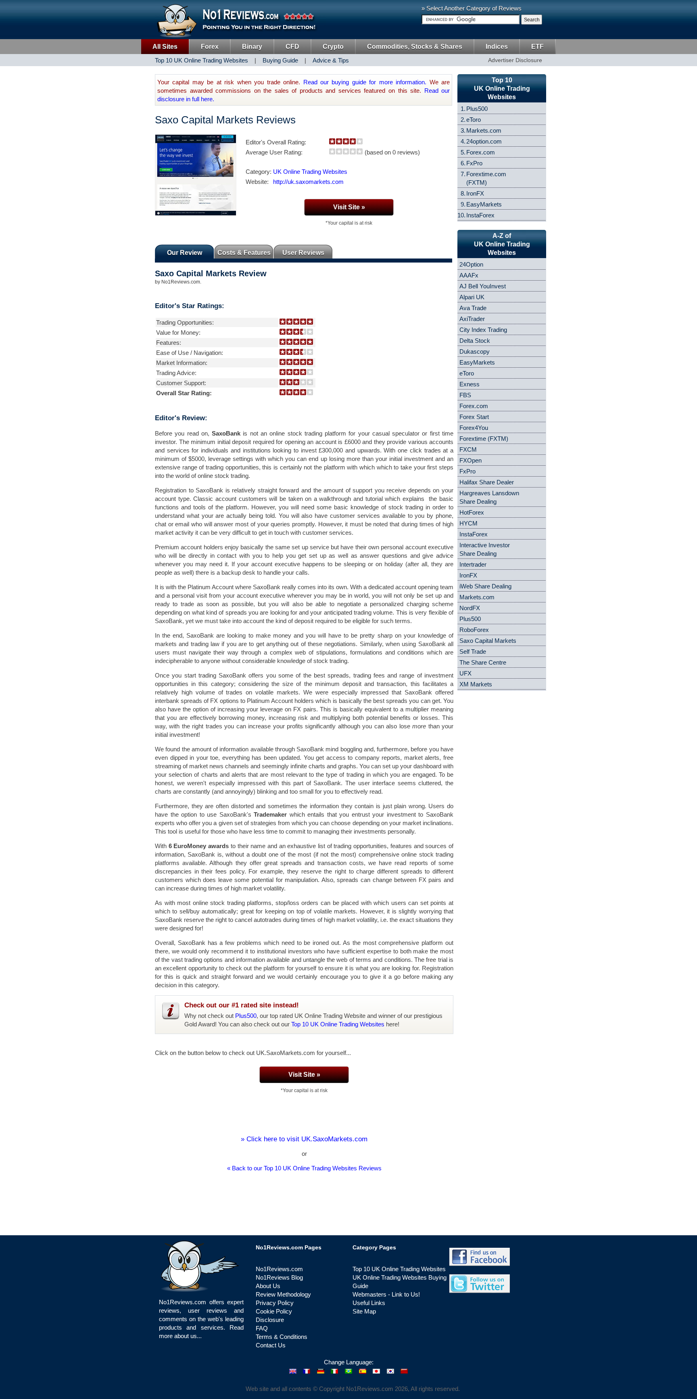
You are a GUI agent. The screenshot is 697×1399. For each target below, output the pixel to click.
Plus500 (246, 1015)
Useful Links (369, 1302)
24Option (471, 264)
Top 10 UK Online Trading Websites (337, 1024)
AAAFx (468, 275)
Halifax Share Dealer (486, 482)
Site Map (364, 1311)
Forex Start (474, 416)
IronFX (475, 193)
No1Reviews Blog (279, 1277)
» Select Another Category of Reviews (472, 8)
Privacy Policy (275, 1302)
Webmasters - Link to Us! (386, 1294)
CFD (292, 46)
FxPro (474, 163)
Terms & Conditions (281, 1336)
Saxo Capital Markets (487, 640)
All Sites (164, 46)
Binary (252, 46)
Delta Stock (474, 340)
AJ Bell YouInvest (482, 286)
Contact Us (271, 1345)
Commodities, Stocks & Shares (414, 46)
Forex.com (480, 152)
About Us (268, 1285)
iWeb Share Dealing (485, 586)
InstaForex (480, 215)
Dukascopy (474, 351)
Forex (210, 46)
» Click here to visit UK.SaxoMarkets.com (304, 1139)
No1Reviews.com (279, 1269)
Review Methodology (283, 1294)
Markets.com (483, 130)
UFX (465, 673)
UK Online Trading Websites (310, 171)
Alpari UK (471, 297)
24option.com (484, 141)
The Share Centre (482, 662)
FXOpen (470, 460)
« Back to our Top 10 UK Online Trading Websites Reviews (304, 1168)
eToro (473, 119)
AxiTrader (472, 318)
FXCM (468, 449)
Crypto (333, 46)
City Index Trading (483, 329)
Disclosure (270, 1319)
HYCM (468, 523)
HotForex (471, 512)
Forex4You (473, 427)
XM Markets (475, 684)
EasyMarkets (484, 204)
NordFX (469, 608)
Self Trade (472, 651)
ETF (537, 46)
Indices (497, 46)
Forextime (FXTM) (483, 438)
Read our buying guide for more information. (365, 82)
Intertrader (472, 564)
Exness (469, 384)
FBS (465, 395)
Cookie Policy (274, 1311)
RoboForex (474, 629)
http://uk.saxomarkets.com (308, 181)
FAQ (262, 1328)
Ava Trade (472, 307)
